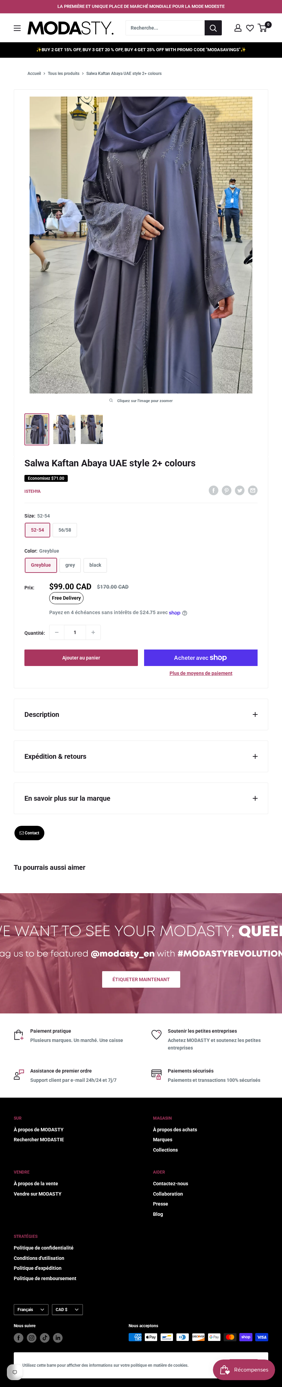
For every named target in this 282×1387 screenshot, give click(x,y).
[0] (262, 28)
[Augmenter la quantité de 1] (93, 632)
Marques (162, 1139)
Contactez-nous (170, 1183)
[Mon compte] (238, 28)
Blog (158, 1214)
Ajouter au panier (81, 658)
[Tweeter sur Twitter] (240, 490)
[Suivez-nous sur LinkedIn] (58, 1338)
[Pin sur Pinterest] (226, 490)
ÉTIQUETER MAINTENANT (141, 979)
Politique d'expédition (38, 1268)
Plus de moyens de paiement (201, 673)
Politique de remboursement (45, 1278)
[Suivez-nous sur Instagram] (31, 1338)
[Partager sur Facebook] (213, 490)
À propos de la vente (36, 1183)
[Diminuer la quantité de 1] (57, 632)
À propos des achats (175, 1129)
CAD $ (61, 1309)
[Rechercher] (213, 27)
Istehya (32, 491)
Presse (160, 1204)
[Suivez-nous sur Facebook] (18, 1338)
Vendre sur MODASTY (38, 1194)
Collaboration (168, 1194)
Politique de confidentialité (44, 1248)
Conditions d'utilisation (39, 1258)
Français (25, 1309)
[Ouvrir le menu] (17, 28)
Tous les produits (63, 73)
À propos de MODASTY (39, 1129)
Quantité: (34, 633)
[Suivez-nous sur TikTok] (45, 1338)
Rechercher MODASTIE (39, 1139)
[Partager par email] (253, 490)
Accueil (34, 73)
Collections (165, 1150)
